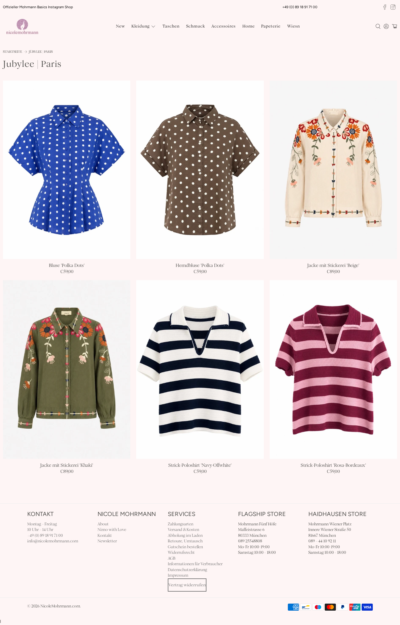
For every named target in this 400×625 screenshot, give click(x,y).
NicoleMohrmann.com (60, 606)
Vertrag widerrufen (187, 584)
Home (248, 26)
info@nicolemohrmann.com (52, 541)
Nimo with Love (112, 529)
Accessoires (223, 26)
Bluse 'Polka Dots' (67, 265)
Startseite (12, 51)
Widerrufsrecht (181, 552)
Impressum (178, 575)
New (120, 26)
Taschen (171, 26)
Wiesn (293, 26)
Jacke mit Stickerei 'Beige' (333, 265)
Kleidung (140, 26)
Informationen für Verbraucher (195, 563)
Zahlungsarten (180, 524)
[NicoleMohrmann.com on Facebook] (384, 7)
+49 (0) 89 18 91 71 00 (45, 535)
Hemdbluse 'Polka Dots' (200, 265)
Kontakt (105, 535)
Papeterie (271, 26)
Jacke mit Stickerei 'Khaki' (66, 465)
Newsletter (107, 541)
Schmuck (195, 26)
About (103, 524)
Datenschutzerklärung (187, 569)
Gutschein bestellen (185, 546)
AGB (171, 558)
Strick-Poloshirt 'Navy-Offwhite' (200, 465)
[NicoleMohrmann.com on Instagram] (393, 7)
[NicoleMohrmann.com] (22, 26)
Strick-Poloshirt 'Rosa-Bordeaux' (333, 465)
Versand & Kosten (183, 529)
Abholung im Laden (185, 535)
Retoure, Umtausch (185, 541)
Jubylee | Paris (41, 51)
